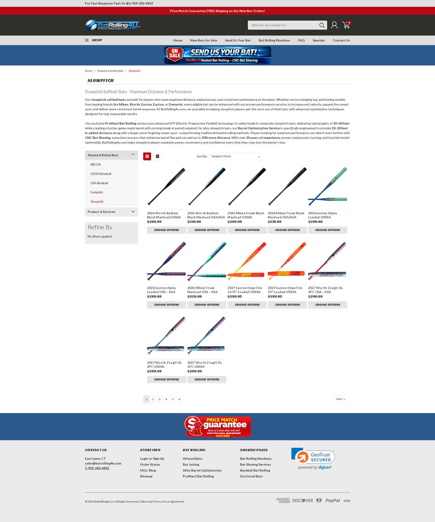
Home (177, 40)
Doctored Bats (251, 476)
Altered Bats (192, 458)
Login (144, 458)
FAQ (301, 40)
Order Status (150, 464)
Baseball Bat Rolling (255, 470)
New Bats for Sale (203, 40)
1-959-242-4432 (141, 3)
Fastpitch (97, 192)
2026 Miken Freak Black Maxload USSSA (245, 215)
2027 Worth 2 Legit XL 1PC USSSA (204, 364)
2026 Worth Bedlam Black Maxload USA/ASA (206, 215)
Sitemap (146, 476)
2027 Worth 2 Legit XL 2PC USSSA (164, 364)
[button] (313, 458)
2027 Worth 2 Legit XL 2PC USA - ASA (325, 290)
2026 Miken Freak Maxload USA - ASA (202, 290)
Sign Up (158, 458)
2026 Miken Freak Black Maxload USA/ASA (286, 215)
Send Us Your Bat (238, 40)
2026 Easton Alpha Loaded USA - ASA (161, 290)
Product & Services (101, 212)
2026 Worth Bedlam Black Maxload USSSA (164, 215)
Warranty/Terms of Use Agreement (162, 501)
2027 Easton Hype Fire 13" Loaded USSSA (285, 290)
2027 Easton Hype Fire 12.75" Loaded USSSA (244, 290)
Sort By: (202, 156)
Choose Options (166, 230)
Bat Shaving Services (255, 464)
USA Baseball (99, 183)
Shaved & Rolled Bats (110, 71)
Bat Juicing (191, 464)
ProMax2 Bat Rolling (198, 476)
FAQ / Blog (148, 470)
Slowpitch (134, 71)
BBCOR (96, 164)
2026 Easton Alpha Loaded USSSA (322, 215)
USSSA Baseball (101, 174)
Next (339, 399)
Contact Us (341, 40)
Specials (319, 40)
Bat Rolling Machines (274, 40)
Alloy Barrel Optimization (202, 470)
